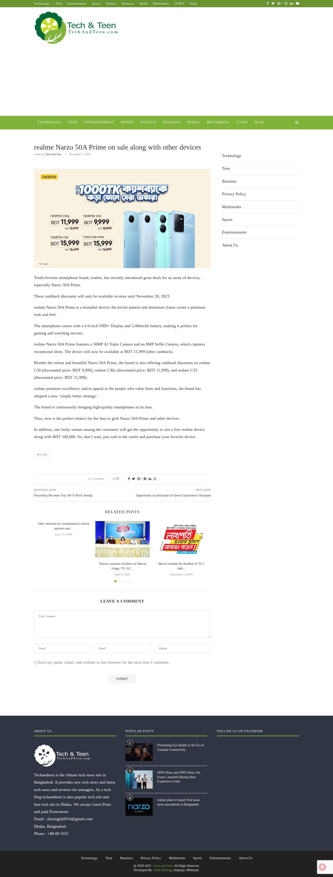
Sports (96, 3)
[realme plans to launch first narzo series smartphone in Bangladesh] (139, 807)
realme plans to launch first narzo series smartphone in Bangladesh (178, 802)
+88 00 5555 (58, 833)
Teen (59, 3)
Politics (111, 3)
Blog (193, 3)
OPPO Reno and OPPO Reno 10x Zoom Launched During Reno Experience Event (178, 777)
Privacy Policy (234, 194)
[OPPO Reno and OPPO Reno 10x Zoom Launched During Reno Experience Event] (139, 779)
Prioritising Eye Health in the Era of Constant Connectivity (180, 747)
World (144, 3)
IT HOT (179, 3)
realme (42, 454)
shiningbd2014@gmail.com (70, 819)
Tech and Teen (53, 154)
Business (128, 3)
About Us (230, 245)
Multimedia (161, 3)
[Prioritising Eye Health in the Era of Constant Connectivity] (139, 752)
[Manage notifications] (322, 867)
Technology (42, 3)
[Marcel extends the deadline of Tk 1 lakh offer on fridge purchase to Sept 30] (181, 539)
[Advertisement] (166, 82)
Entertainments (234, 232)
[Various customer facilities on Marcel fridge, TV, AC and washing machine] (122, 539)
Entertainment (77, 3)
